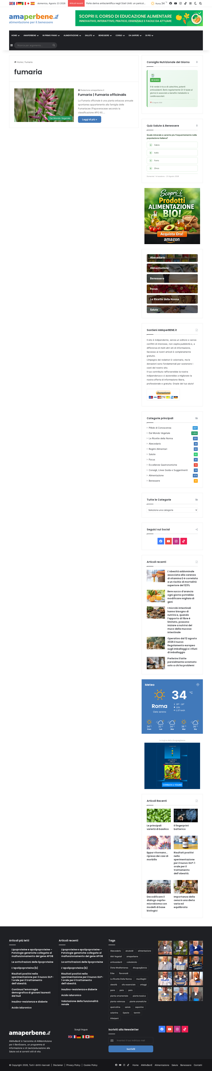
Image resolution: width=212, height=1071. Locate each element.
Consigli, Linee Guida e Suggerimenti (168, 470)
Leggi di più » (89, 119)
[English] (11, 3)
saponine (139, 1007)
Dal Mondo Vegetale (159, 433)
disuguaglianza (140, 967)
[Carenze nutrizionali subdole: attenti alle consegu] (196, 978)
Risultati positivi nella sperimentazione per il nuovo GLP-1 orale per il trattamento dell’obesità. (184, 863)
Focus (152, 459)
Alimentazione (156, 475)
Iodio (154, 153)
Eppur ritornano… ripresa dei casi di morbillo (157, 856)
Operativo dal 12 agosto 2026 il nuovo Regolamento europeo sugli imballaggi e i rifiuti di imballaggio (182, 645)
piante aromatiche (138, 1001)
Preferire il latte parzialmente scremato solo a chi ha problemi (182, 662)
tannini (137, 1012)
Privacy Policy (73, 1065)
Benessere (154, 480)
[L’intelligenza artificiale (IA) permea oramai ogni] (196, 963)
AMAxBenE (146, 1065)
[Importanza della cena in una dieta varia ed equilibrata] (186, 887)
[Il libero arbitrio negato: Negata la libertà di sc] (180, 978)
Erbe (112, 973)
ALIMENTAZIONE (71, 35)
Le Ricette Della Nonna (121, 979)
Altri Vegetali (116, 956)
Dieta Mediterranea (119, 967)
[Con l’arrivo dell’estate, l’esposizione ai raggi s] (180, 963)
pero (130, 990)
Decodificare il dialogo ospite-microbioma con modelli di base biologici (157, 903)
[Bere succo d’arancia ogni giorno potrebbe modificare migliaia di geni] (156, 596)
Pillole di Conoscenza (160, 427)
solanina (114, 1012)
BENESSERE (104, 35)
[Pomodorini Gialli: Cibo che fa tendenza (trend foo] (180, 994)
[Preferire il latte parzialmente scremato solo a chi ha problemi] (156, 663)
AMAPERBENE (30, 35)
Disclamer (58, 1065)
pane (112, 990)
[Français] (15, 3)
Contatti (198, 1065)
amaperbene (132, 956)
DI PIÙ (148, 35)
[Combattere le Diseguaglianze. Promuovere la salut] (196, 994)
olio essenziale (128, 984)
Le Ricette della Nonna (161, 438)
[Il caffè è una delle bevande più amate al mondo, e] (165, 948)
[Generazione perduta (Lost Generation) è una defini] (165, 963)
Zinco (154, 168)
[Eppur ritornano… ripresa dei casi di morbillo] (159, 842)
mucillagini (141, 979)
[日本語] (28, 3)
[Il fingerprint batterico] (186, 815)
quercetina (115, 1007)
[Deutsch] (20, 3)
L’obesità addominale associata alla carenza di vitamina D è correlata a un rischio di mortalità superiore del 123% (182, 578)
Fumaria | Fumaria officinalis (102, 94)
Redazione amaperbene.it (92, 90)
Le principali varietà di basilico (158, 827)
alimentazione (144, 951)
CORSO (119, 35)
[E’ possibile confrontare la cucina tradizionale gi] (196, 948)
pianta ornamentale (119, 996)
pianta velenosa (117, 1001)
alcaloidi (129, 951)
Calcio (155, 145)
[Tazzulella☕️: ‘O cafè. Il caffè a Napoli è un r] (165, 994)
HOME (14, 35)
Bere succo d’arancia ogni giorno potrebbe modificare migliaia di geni (180, 597)
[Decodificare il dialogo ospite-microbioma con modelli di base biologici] (159, 887)
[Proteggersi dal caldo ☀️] (180, 948)
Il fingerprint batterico (181, 827)
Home (19, 62)
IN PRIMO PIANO (50, 35)
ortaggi (143, 984)
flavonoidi (123, 973)
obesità (113, 984)
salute (128, 1007)
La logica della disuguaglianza (172, 740)
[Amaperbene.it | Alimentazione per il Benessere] (39, 19)
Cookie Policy (90, 1065)
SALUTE (88, 35)
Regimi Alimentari (158, 449)
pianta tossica (139, 996)
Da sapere (134, 35)
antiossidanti (116, 962)
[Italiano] (24, 3)
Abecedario (155, 443)
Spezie (126, 1012)
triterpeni (114, 1018)
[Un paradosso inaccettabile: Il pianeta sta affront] (165, 978)
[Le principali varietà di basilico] (159, 815)
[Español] (33, 3)
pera (122, 990)
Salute (152, 454)
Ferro (154, 160)
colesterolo (132, 962)
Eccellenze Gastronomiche (163, 465)
